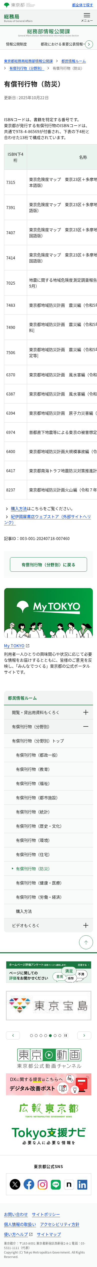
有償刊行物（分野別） (32, 726)
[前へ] (13, 1035)
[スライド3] (41, 1035)
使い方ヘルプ (16, 1234)
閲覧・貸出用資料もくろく (36, 712)
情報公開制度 (16, 43)
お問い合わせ (16, 1214)
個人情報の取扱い (20, 1224)
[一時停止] (65, 1035)
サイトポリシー (46, 1214)
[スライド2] (36, 1035)
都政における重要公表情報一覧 (65, 43)
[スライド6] (55, 1035)
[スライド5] (50, 1035)
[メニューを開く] (87, 18)
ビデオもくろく (26, 925)
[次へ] (84, 1035)
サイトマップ (49, 1234)
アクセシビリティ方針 (60, 1224)
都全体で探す (82, 4)
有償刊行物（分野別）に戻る (48, 564)
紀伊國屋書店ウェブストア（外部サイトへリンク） (47, 519)
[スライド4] (45, 1035)
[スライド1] (31, 1035)
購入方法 (19, 508)
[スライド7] (59, 1035)
